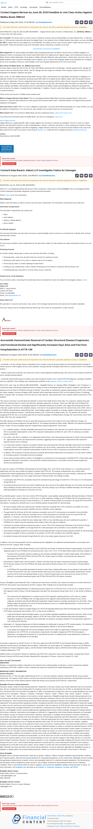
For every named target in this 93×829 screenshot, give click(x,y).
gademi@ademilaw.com (13, 295)
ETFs (16, 7)
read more (58, 117)
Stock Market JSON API (55, 816)
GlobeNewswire (45, 22)
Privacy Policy (59, 826)
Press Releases (45, 7)
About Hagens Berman (7, 120)
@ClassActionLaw (80, 130)
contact (7, 195)
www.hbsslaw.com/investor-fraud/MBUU (46, 49)
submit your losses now (63, 113)
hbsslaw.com (41, 130)
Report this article (9, 163)
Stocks (3, 7)
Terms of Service (73, 826)
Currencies (33, 7)
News (10, 7)
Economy (23, 7)
